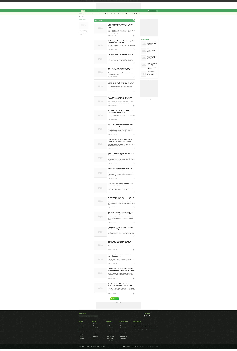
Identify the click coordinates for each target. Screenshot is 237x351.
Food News (87, 13)
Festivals (118, 13)
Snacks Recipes (110, 340)
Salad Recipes (110, 325)
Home (80, 16)
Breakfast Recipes (146, 329)
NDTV (80, 1)
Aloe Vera (95, 323)
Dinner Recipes (110, 323)
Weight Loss (81, 315)
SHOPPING (139, 1)
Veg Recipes (109, 321)
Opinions (99, 13)
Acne (94, 338)
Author (97, 346)
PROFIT (90, 1)
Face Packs (95, 334)
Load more (114, 298)
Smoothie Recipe (123, 336)
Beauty (94, 321)
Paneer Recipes (110, 327)
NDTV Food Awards (128, 10)
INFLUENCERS (125, 1)
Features (100, 10)
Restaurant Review (125, 13)
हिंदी (93, 1)
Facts (132, 13)
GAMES (130, 1)
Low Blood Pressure (84, 332)
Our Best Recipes (145, 39)
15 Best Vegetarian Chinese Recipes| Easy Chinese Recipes (151, 73)
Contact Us (103, 346)
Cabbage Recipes (110, 336)
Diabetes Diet (82, 325)
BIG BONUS (134, 1)
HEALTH (112, 1)
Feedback (93, 346)
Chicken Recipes (137, 323)
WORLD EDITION (85, 1)
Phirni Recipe (123, 338)
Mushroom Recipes (111, 329)
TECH (120, 1)
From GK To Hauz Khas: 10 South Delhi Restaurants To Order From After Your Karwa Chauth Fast (152, 66)
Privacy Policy (81, 346)
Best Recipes (137, 13)
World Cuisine (105, 13)
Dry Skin (95, 329)
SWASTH (116, 1)
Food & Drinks (112, 13)
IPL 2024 (96, 1)
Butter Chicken (154, 326)
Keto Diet (81, 327)
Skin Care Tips (123, 332)
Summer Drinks (123, 327)
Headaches (82, 338)
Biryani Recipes (145, 326)
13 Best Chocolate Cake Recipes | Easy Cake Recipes (152, 50)
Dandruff (95, 332)
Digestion (81, 336)
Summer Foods (123, 325)
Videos (116, 10)
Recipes (105, 10)
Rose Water (95, 325)
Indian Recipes (137, 321)
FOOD (104, 1)
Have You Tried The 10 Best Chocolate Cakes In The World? (152, 43)
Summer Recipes (123, 323)
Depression (82, 329)
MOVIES (100, 1)
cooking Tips (93, 13)
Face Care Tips (123, 334)
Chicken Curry (146, 323)
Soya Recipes (109, 332)
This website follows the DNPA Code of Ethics (130, 346)
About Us (87, 346)
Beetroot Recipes (110, 338)
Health (121, 10)
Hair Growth (95, 327)
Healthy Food (82, 334)
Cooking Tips (88, 315)
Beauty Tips (95, 336)
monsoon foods (93, 10)
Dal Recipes (109, 334)
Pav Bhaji (153, 329)
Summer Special (123, 321)
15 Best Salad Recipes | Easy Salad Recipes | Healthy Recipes (152, 57)
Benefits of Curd (123, 329)
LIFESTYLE (108, 1)
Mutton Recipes (137, 326)
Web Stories (111, 10)
